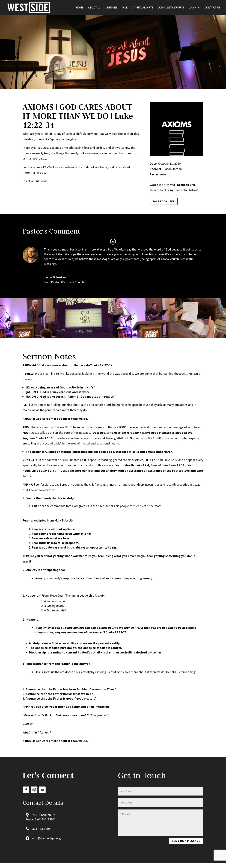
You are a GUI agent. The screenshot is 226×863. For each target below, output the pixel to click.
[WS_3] (28, 338)
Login (193, 7)
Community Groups (171, 7)
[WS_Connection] (198, 338)
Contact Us (212, 7)
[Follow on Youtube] (42, 790)
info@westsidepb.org (46, 838)
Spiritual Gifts (142, 7)
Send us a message (186, 841)
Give (125, 7)
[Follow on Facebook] (26, 790)
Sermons (111, 7)
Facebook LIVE (164, 201)
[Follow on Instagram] (34, 790)
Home (80, 7)
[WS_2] (141, 338)
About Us (94, 7)
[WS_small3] (84, 338)
